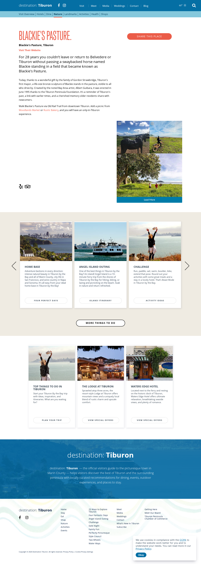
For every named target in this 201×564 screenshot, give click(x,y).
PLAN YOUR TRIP (52, 420)
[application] (164, 548)
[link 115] (100, 241)
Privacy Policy (68, 552)
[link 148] (52, 363)
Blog (145, 5)
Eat (62, 516)
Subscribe (122, 527)
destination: (35, 5)
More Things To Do (100, 323)
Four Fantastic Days (98, 515)
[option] (46, 266)
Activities (65, 527)
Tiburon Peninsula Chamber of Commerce (156, 517)
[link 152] (100, 363)
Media (105, 5)
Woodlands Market (29, 110)
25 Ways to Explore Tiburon (98, 510)
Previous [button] (14, 266)
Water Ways (94, 543)
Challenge (94, 522)
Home (64, 509)
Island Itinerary (100, 300)
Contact (134, 5)
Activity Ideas (155, 300)
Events (64, 530)
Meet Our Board (153, 513)
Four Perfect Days (46, 300)
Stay (63, 513)
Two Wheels (94, 540)
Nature (64, 523)
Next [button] (187, 266)
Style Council (95, 536)
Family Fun (94, 529)
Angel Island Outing (98, 519)
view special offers (100, 420)
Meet (119, 509)
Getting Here (151, 509)
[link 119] (155, 241)
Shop (63, 520)
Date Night (94, 526)
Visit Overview (26, 14)
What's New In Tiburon (128, 523)
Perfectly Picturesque (99, 533)
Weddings (119, 5)
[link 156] (149, 363)
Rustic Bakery (51, 110)
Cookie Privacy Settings (84, 552)
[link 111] (46, 241)
